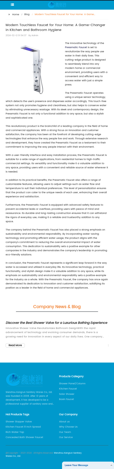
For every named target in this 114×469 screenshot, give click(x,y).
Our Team (65, 432)
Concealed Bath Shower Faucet (24, 437)
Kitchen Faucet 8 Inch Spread (23, 427)
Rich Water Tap (15, 432)
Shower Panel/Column (72, 383)
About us (64, 422)
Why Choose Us (68, 427)
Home (15, 14)
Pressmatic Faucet (76, 47)
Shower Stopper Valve (19, 421)
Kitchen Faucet (68, 389)
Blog (27, 14)
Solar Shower (66, 394)
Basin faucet (66, 399)
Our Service (66, 437)
